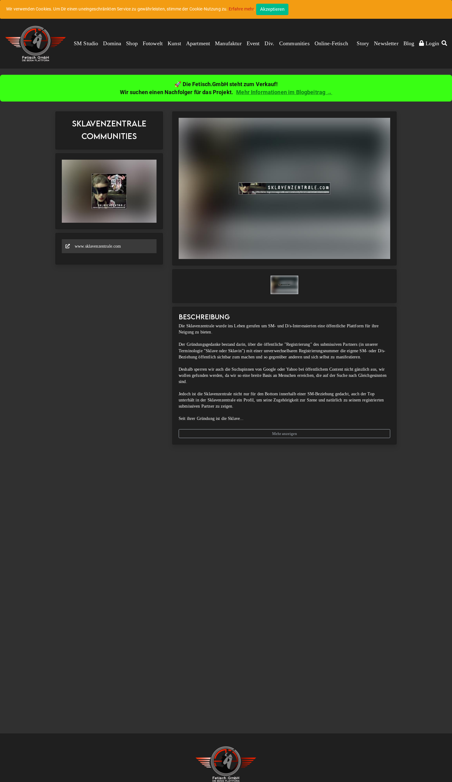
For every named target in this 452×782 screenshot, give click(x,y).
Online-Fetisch (331, 43)
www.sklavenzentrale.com (98, 246)
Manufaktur (228, 43)
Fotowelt (153, 43)
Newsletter (386, 43)
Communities (294, 43)
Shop (132, 43)
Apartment (198, 43)
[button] (444, 44)
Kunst (174, 43)
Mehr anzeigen (284, 433)
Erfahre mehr (241, 8)
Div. (269, 43)
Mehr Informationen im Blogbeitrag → (284, 92)
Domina (112, 43)
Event (253, 43)
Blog (408, 43)
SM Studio (86, 43)
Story (363, 43)
